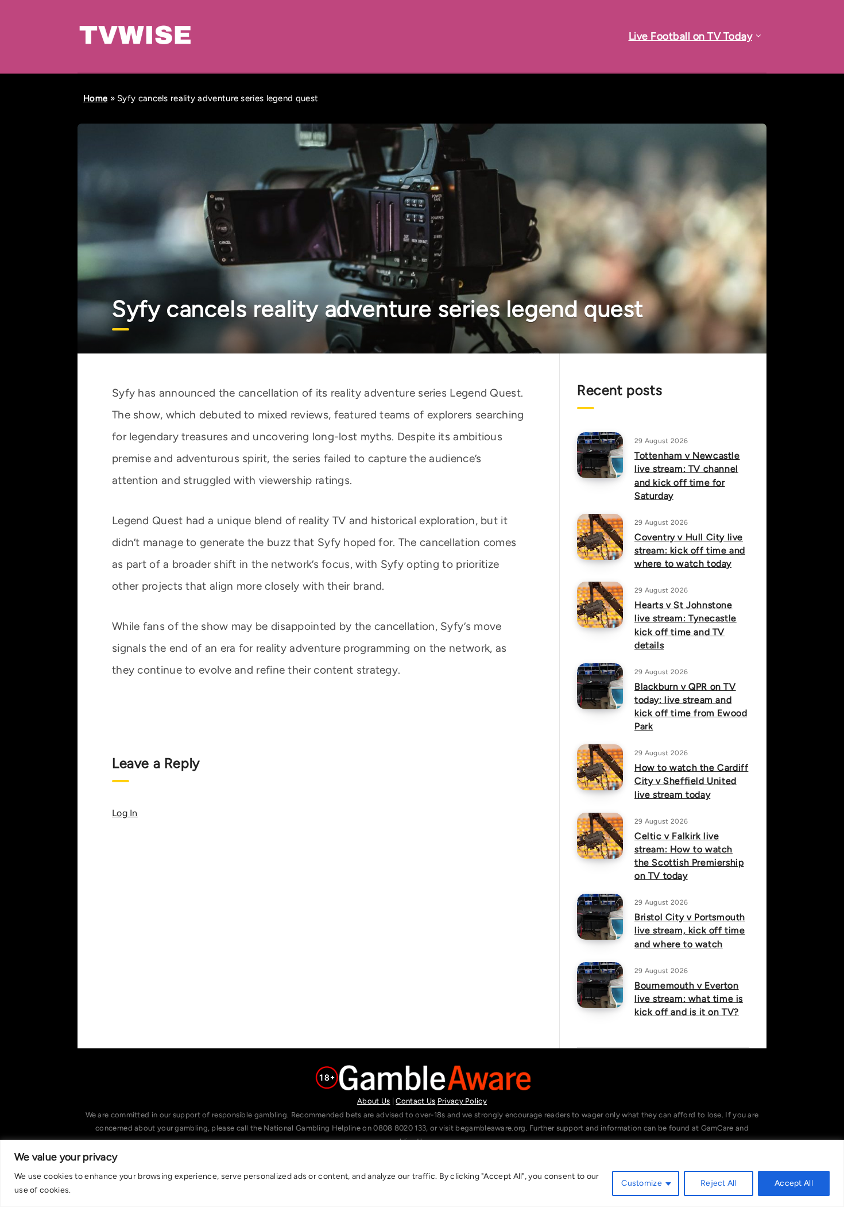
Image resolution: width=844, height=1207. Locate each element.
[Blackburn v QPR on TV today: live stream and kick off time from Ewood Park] (600, 686)
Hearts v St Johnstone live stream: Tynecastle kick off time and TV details (685, 625)
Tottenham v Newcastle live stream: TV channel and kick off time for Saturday (687, 475)
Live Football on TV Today (691, 36)
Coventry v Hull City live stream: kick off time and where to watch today (689, 550)
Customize (641, 1183)
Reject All (718, 1183)
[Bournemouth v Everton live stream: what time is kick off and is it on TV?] (600, 985)
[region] (422, 1173)
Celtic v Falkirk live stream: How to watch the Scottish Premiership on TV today (689, 856)
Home (95, 98)
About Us (373, 1101)
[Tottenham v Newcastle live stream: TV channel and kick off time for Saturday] (600, 455)
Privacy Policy (462, 1101)
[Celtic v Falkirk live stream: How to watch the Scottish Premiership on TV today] (600, 836)
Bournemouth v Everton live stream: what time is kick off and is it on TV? (688, 998)
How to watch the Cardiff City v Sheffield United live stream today (691, 780)
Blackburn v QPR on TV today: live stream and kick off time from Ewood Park (690, 706)
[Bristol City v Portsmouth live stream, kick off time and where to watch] (600, 917)
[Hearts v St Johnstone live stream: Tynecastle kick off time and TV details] (600, 605)
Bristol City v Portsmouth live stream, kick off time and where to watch (689, 930)
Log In (125, 813)
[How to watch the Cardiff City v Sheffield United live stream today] (600, 767)
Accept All (794, 1183)
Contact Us (415, 1101)
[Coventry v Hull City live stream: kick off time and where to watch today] (600, 537)
